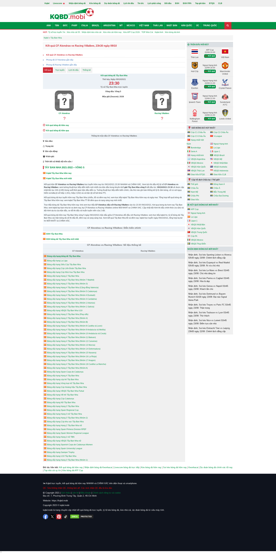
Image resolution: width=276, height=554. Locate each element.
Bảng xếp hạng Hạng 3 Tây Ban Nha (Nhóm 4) (67, 318)
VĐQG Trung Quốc (199, 232)
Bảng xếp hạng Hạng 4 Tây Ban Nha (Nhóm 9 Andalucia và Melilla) (76, 330)
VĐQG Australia (220, 167)
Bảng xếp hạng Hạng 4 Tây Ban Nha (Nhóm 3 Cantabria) (72, 299)
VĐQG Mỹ (218, 159)
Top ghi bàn (200, 3)
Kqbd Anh (159, 32)
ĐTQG (212, 3)
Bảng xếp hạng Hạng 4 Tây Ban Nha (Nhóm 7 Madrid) (70, 280)
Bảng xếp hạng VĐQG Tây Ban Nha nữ (64, 441)
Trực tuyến (60, 70)
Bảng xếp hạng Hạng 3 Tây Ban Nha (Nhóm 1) (67, 460)
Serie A (194, 151)
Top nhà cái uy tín (52, 470)
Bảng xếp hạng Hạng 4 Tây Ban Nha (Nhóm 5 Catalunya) (72, 291)
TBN (57, 25)
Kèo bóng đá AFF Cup (72, 470)
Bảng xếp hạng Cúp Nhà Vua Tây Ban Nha (65, 272)
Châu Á (217, 188)
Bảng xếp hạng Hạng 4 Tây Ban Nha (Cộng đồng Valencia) (73, 287)
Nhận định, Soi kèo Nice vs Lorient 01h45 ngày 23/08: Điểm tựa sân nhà (207, 322)
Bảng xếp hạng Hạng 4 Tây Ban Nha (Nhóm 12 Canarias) (72, 341)
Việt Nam (144, 25)
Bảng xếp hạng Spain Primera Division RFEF (66, 429)
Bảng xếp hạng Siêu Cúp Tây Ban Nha (64, 264)
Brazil (95, 25)
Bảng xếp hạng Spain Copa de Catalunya (65, 372)
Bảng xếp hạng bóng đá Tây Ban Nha (63, 256)
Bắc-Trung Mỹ (220, 192)
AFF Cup (195, 209)
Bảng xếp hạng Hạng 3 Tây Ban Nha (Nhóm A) (67, 368)
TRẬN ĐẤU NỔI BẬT (199, 44)
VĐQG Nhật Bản (221, 163)
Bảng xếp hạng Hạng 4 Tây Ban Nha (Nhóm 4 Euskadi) (71, 295)
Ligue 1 (217, 151)
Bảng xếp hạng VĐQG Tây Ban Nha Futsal (65, 391)
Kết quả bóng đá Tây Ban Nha (114, 75)
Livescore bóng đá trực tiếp (126, 467)
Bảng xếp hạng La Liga (57, 261)
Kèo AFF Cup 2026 (131, 32)
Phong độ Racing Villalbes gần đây (61, 65)
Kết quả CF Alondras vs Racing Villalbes (64, 55)
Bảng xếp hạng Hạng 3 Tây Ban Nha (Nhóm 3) (67, 284)
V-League (218, 136)
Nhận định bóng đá (77, 3)
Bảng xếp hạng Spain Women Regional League (68, 433)
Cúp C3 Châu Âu (198, 136)
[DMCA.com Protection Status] (82, 516)
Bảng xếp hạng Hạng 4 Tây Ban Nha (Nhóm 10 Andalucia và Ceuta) (76, 333)
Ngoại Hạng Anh (221, 144)
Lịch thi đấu (128, 3)
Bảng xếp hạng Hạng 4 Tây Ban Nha (63, 376)
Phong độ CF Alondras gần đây (59, 60)
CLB (220, 3)
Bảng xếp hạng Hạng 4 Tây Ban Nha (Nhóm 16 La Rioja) (72, 356)
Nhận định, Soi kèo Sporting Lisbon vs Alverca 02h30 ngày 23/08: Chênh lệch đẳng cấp (209, 256)
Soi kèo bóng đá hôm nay (175, 467)
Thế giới (194, 184)
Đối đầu (168, 3)
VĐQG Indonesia (221, 171)
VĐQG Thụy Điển (198, 244)
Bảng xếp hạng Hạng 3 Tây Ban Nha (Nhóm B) (67, 322)
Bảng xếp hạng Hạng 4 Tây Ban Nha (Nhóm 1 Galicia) (70, 307)
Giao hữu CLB (220, 174)
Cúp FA (194, 236)
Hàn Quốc (186, 25)
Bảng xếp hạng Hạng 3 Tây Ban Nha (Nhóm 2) (67, 418)
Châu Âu (195, 188)
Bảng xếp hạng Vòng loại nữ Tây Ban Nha (65, 383)
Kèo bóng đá (95, 3)
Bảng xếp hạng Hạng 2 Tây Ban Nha (63, 276)
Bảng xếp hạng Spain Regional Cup (63, 410)
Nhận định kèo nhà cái (91, 32)
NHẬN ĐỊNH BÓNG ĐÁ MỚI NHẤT (203, 249)
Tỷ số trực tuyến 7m (56, 32)
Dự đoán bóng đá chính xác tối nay (216, 467)
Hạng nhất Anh (197, 155)
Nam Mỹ (194, 192)
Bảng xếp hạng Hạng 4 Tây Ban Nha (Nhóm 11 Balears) (71, 337)
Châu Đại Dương (221, 196)
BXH (177, 3)
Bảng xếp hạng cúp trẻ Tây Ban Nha (63, 379)
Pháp (74, 25)
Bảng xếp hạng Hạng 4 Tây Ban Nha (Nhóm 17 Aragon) (71, 360)
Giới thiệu (65, 493)
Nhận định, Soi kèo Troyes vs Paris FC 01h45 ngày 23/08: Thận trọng (209, 306)
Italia (84, 25)
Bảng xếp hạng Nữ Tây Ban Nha (61, 402)
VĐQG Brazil (219, 155)
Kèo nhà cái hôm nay (112, 32)
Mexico (131, 25)
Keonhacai (193, 467)
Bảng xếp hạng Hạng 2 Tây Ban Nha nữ (64, 425)
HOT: (45, 32)
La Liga (217, 148)
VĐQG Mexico (197, 163)
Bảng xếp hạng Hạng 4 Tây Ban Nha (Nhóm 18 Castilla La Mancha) (76, 364)
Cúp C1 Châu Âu (198, 132)
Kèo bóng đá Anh (172, 32)
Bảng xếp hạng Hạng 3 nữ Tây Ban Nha (64, 414)
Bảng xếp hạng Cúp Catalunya (60, 399)
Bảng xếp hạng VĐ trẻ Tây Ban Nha (62, 395)
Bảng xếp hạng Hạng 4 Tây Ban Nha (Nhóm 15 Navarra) (71, 353)
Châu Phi (195, 196)
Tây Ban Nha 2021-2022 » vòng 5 (64, 167)
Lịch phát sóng (154, 3)
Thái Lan (158, 25)
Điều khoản (85, 493)
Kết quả (48, 70)
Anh (48, 25)
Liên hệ (75, 493)
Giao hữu (195, 199)
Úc (197, 25)
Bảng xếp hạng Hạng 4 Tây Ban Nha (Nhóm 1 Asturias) (71, 303)
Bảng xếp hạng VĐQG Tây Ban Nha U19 (64, 310)
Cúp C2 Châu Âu (221, 132)
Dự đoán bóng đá (112, 3)
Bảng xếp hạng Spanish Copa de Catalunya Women (70, 445)
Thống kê (87, 70)
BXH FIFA (187, 3)
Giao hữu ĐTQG (198, 174)
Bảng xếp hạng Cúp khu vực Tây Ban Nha (65, 422)
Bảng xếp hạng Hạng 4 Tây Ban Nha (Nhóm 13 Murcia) (71, 345)
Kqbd (47, 3)
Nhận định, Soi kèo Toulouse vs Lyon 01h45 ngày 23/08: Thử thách (208, 314)
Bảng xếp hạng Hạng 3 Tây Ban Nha (63, 406)
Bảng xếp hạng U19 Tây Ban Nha (61, 456)
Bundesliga (196, 148)
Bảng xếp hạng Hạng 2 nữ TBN (60, 437)
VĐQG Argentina (198, 159)
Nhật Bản (172, 25)
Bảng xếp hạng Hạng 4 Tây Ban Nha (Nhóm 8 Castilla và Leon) (74, 326)
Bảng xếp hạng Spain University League (64, 448)
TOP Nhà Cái (147, 32)
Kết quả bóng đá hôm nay (71, 467)
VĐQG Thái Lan (198, 171)
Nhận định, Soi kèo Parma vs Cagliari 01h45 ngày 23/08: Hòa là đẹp (208, 280)
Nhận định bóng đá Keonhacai (98, 467)
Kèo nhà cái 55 (73, 32)
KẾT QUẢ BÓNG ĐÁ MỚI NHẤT (204, 205)
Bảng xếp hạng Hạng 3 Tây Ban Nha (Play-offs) (67, 314)
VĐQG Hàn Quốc (198, 167)
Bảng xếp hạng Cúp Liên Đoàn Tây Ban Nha (66, 268)
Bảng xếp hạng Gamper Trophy (60, 452)
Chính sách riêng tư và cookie (107, 493)
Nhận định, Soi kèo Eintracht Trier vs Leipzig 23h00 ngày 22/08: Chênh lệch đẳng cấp (209, 330)
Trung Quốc (210, 25)
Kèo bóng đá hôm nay (151, 467)
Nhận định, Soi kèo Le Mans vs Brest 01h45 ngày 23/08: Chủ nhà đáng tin (208, 272)
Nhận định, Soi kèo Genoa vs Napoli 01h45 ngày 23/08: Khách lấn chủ (208, 287)
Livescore (58, 3)
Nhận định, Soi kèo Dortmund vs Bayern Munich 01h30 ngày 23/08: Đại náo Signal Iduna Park (207, 297)
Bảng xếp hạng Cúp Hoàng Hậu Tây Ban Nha (67, 387)
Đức (65, 25)
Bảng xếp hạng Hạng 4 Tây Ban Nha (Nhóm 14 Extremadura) (73, 349)
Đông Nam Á (219, 184)
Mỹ (121, 25)
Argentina (109, 25)
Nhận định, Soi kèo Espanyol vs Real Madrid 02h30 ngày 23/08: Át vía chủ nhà (209, 264)
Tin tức (141, 3)
